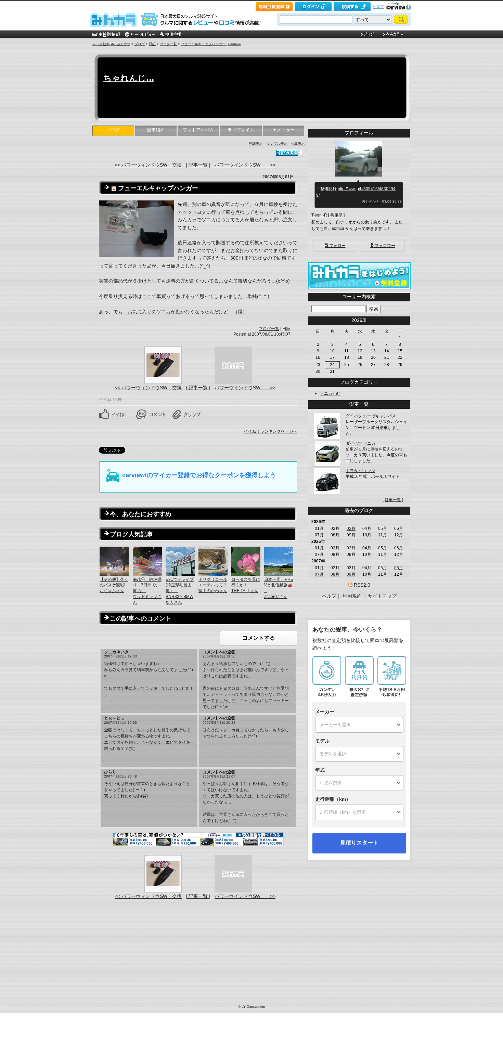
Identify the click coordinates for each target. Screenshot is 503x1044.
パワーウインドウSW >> (245, 165)
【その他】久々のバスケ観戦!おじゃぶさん (114, 585)
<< (347, 320)
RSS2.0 (362, 585)
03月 (351, 528)
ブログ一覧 (168, 44)
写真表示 (298, 143)
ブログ (139, 44)
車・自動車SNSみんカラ (111, 44)
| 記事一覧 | (198, 165)
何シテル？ (370, 201)
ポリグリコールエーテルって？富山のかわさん (212, 585)
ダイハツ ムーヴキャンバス (371, 416)
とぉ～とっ (114, 718)
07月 (319, 574)
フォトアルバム (198, 129)
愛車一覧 (393, 499)
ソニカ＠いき (116, 652)
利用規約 (352, 596)
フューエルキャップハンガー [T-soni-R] (211, 44)
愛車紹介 (156, 129)
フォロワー (383, 245)
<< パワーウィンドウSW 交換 (148, 165)
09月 (351, 574)
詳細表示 (255, 143)
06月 (398, 567)
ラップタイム (241, 129)
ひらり (110, 772)
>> (370, 320)
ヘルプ (378, 6)
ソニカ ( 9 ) (330, 393)
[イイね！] (287, 153)
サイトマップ (382, 596)
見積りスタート (359, 843)
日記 (152, 44)
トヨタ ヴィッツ (360, 470)
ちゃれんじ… (128, 77)
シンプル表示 (277, 143)
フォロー (335, 245)
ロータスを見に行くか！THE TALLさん (245, 585)
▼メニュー (283, 129)
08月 (335, 574)
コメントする (258, 638)
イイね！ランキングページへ (270, 431)
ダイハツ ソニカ (360, 443)
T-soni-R (319, 215)
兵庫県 (336, 215)
